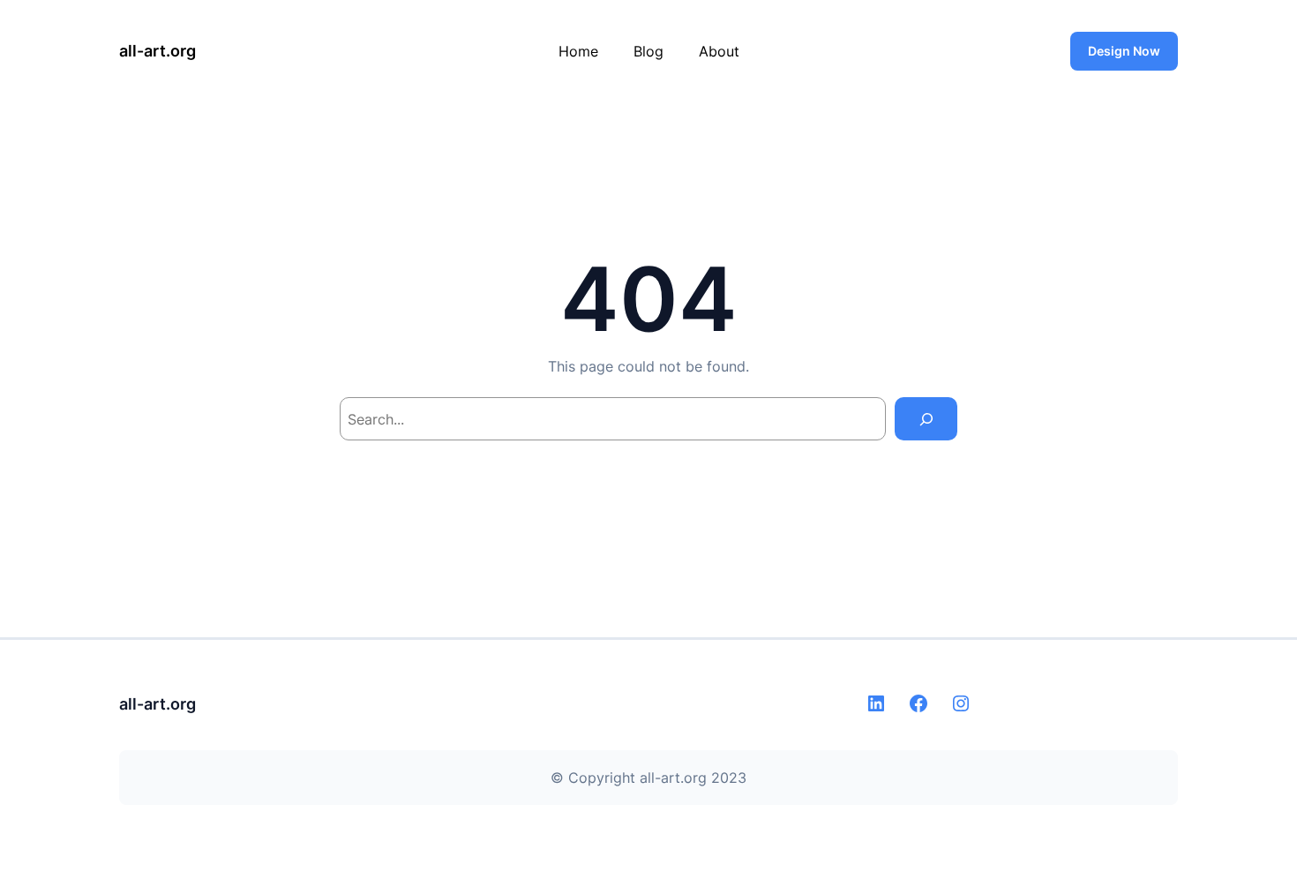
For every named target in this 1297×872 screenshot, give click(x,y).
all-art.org (157, 50)
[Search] (926, 418)
